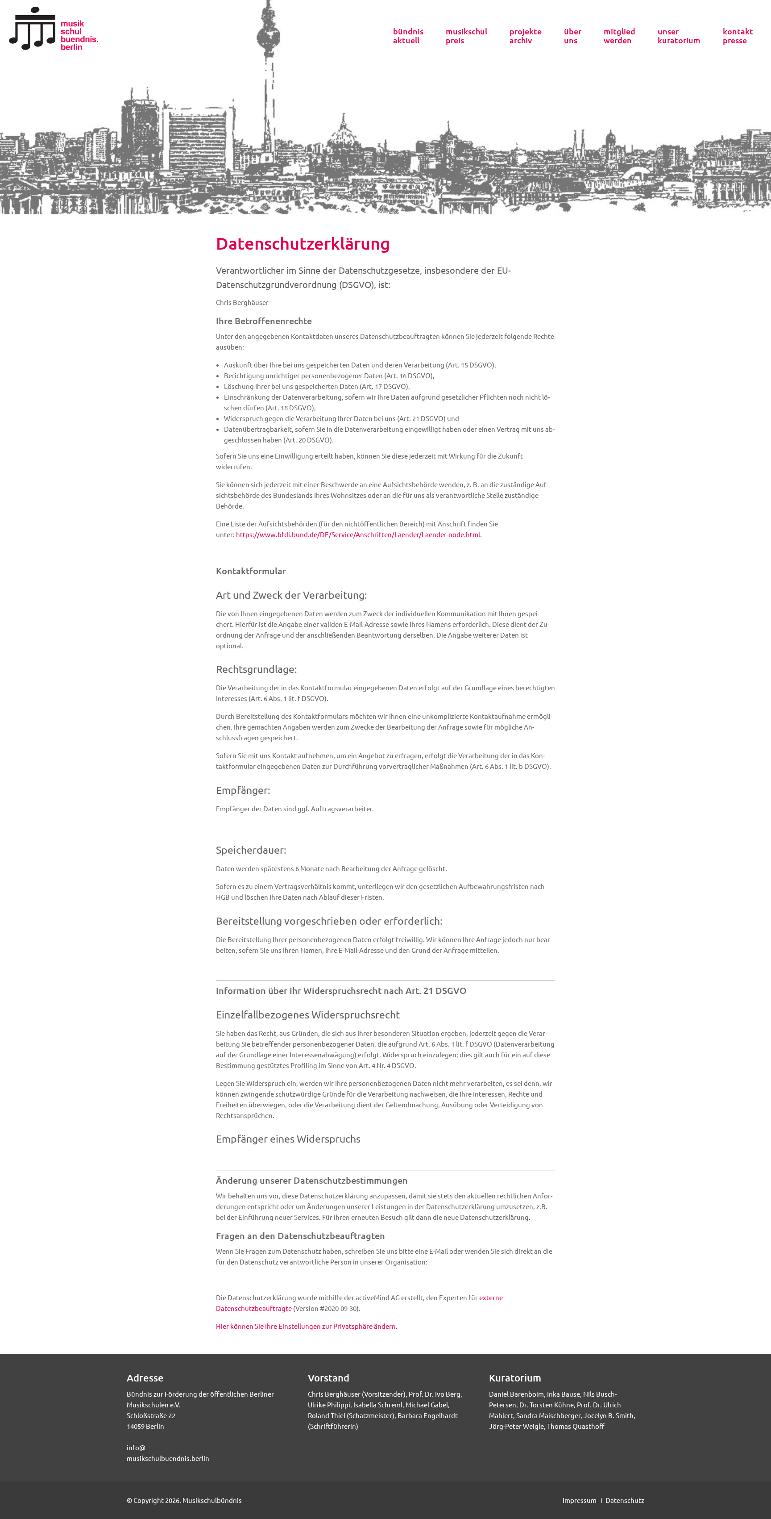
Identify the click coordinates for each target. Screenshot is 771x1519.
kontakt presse (738, 36)
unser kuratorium (679, 36)
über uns (572, 36)
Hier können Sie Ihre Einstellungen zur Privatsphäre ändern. (307, 1326)
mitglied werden (619, 36)
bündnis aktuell (408, 36)
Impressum (580, 1500)
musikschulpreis (466, 36)
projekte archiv (526, 36)
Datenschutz (624, 1500)
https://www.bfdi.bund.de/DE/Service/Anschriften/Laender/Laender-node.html (358, 534)
